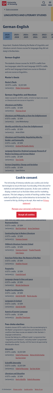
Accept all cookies (26, 214)
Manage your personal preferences (26, 208)
